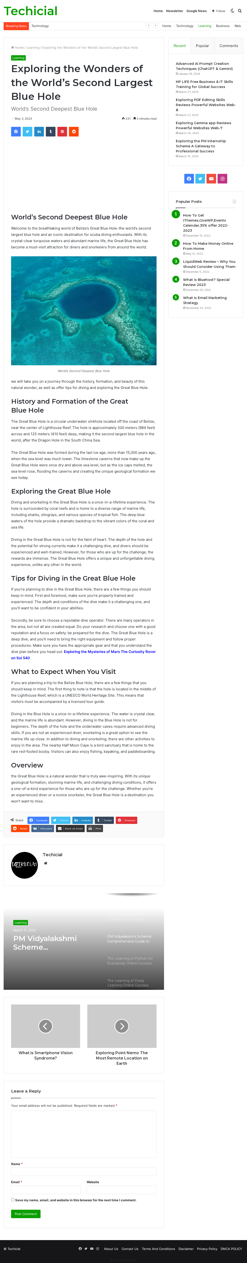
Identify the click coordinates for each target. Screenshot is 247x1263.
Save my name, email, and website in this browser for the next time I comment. (76, 1200)
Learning (37, 26)
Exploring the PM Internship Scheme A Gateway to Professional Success (201, 146)
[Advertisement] (84, 177)
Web (237, 26)
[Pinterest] (62, 131)
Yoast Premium (128, 1260)
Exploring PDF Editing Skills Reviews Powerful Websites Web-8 (206, 105)
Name (17, 1164)
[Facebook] (16, 131)
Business (223, 26)
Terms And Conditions (158, 1249)
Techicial (52, 854)
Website (93, 1182)
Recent (180, 45)
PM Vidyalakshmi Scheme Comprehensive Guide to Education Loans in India (54, 942)
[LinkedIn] (39, 131)
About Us (111, 1249)
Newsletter (174, 11)
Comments (229, 45)
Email (16, 1182)
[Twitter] (27, 131)
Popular (202, 45)
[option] (84, 941)
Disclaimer (186, 1249)
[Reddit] (74, 131)
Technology (184, 26)
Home (158, 11)
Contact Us (130, 1249)
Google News (196, 11)
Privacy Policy (207, 1249)
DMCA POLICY (231, 1249)
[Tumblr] (50, 131)
